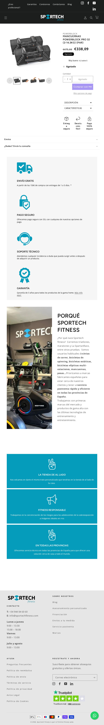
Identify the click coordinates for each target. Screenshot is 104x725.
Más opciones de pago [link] (83, 93)
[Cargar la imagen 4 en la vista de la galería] (41, 80)
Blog (70, 4)
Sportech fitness (43, 722)
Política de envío (16, 676)
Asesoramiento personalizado (70, 608)
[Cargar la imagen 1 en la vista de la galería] (16, 80)
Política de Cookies (18, 701)
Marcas (57, 633)
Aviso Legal (13, 695)
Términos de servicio (19, 683)
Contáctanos (59, 4)
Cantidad (67, 74)
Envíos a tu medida (64, 620)
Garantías (32, 4)
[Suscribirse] (94, 677)
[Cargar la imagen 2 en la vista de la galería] (25, 80)
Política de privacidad (19, 689)
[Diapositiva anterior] (10, 81)
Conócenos (44, 4)
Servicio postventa (63, 626)
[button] (6, 18)
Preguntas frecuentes (19, 664)
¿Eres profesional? (14, 6)
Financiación (60, 614)
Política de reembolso (19, 670)
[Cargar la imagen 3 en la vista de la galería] (33, 80)
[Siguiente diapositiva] (49, 81)
